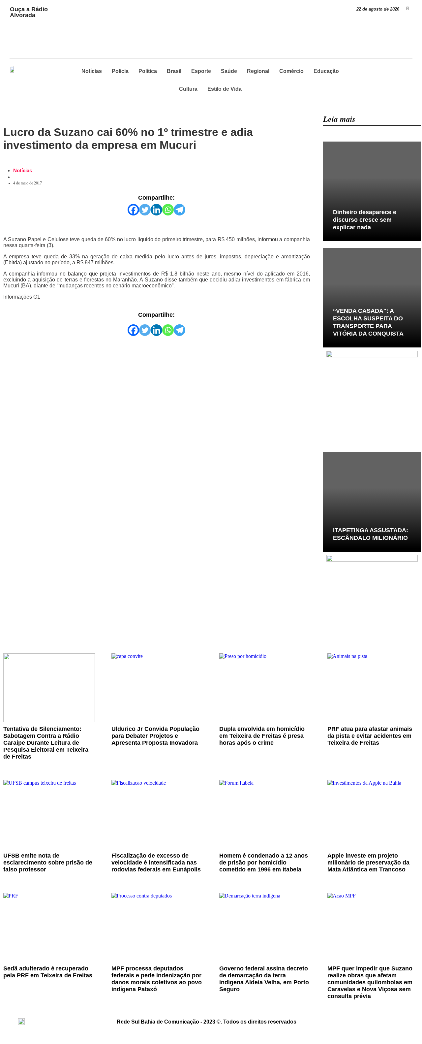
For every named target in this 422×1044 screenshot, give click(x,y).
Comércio (291, 71)
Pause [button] (64, 11)
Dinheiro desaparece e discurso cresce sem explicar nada (364, 220)
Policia (120, 71)
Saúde (229, 71)
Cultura (188, 89)
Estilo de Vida (224, 89)
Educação (326, 71)
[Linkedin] (156, 209)
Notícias (91, 71)
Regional (258, 71)
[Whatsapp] (168, 209)
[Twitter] (145, 209)
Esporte (201, 71)
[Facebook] (133, 209)
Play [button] (62, 5)
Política (147, 71)
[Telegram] (179, 209)
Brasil (174, 71)
